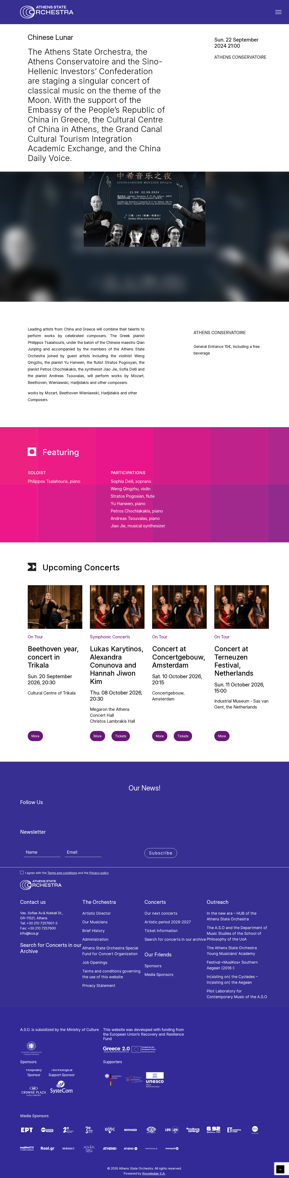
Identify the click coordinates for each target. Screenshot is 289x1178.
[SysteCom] (61, 1087)
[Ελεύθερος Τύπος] (234, 1130)
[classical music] (151, 1148)
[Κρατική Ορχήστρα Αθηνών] (47, 12)
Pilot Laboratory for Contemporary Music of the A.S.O (237, 994)
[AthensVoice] (110, 1148)
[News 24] (68, 1148)
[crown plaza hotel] (34, 1091)
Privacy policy (99, 873)
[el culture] (255, 1130)
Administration (95, 939)
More (35, 736)
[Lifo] (172, 1130)
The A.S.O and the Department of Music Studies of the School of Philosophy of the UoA (237, 933)
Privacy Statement (98, 985)
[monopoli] (172, 1148)
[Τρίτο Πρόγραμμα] (89, 1130)
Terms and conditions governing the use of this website (111, 974)
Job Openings (94, 962)
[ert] (27, 1130)
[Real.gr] (47, 1148)
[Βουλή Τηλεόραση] (130, 1130)
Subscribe (161, 853)
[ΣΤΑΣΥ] (151, 1130)
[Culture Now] (193, 1130)
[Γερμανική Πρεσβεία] (113, 1079)
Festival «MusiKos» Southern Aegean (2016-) (232, 965)
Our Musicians (94, 922)
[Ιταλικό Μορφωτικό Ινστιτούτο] (134, 1079)
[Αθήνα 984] (89, 1148)
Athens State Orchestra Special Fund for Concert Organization (110, 951)
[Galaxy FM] (213, 1130)
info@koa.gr (29, 933)
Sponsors (152, 966)
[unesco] (154, 1079)
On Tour (35, 636)
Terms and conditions (62, 873)
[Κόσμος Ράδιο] (110, 1130)
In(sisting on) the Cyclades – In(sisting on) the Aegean (232, 979)
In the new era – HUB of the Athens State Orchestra (231, 916)
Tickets (120, 736)
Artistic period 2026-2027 (167, 922)
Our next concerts (160, 913)
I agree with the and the (66, 873)
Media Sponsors (158, 974)
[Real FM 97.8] (27, 1148)
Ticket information (161, 930)
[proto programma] (47, 1130)
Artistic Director (96, 913)
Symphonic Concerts (110, 636)
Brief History (93, 930)
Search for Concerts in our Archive (50, 948)
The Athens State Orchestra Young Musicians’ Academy (232, 951)
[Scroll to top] (280, 1169)
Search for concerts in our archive (175, 939)
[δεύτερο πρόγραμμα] (68, 1130)
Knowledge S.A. (153, 1173)
